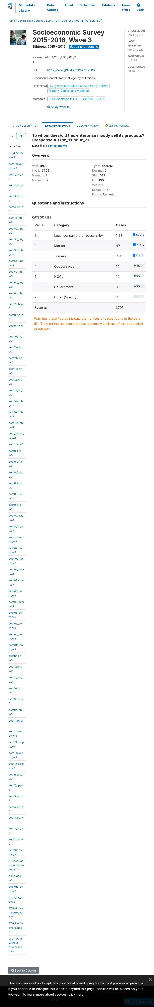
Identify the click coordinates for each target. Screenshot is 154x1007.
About (69, 5)
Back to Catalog (25, 970)
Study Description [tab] (25, 125)
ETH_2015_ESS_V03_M (69, 20)
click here (76, 994)
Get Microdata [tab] (118, 125)
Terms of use (126, 7)
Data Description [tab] (57, 126)
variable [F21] (93, 20)
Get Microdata (85, 46)
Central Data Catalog (31, 20)
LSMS (49, 20)
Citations (108, 5)
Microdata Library (27, 7)
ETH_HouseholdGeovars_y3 (16, 912)
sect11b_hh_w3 (56, 145)
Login (141, 9)
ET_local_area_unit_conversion (16, 865)
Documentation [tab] (88, 125)
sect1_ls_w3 (16, 444)
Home (11, 20)
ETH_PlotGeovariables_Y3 (16, 927)
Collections (88, 5)
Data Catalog (52, 7)
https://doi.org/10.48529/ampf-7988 (71, 70)
